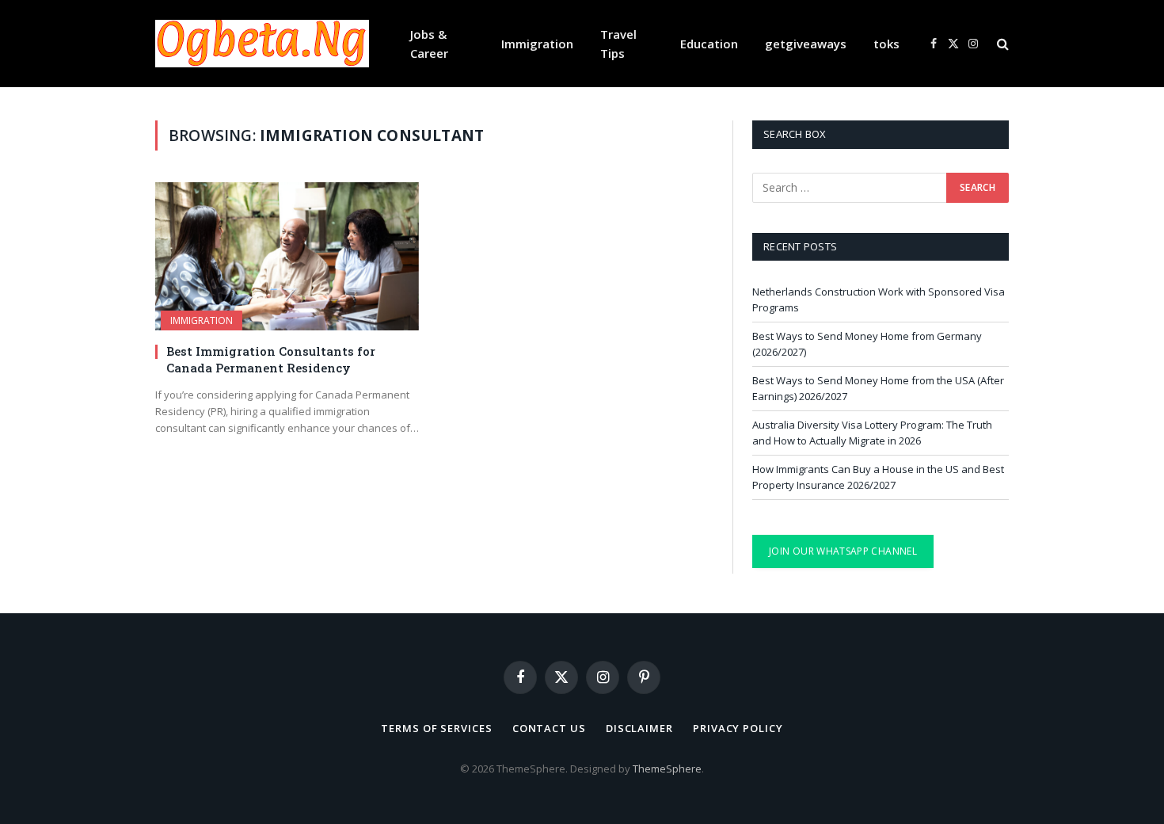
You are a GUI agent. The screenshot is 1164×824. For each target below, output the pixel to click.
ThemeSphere (667, 768)
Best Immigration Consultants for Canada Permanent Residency (270, 359)
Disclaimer (639, 728)
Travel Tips (618, 43)
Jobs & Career (429, 43)
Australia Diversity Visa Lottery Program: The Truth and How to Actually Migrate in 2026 (872, 433)
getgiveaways (805, 44)
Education (709, 44)
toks (886, 44)
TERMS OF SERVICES (436, 728)
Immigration (537, 44)
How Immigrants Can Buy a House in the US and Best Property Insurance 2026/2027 (878, 477)
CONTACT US (549, 728)
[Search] (1001, 44)
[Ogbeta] (262, 43)
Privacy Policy (738, 728)
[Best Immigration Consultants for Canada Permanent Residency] (287, 256)
